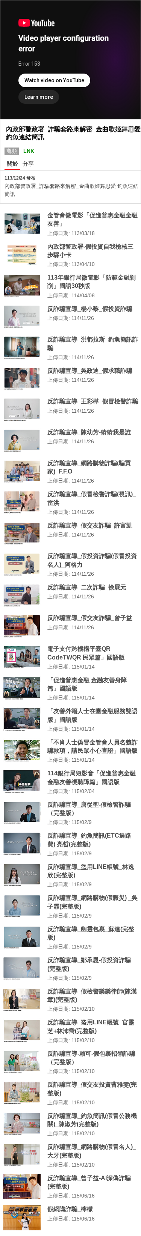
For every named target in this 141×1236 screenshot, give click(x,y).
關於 (12, 163)
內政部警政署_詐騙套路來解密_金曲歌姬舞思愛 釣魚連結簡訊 (71, 190)
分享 (28, 163)
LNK (28, 151)
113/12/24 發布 (20, 178)
